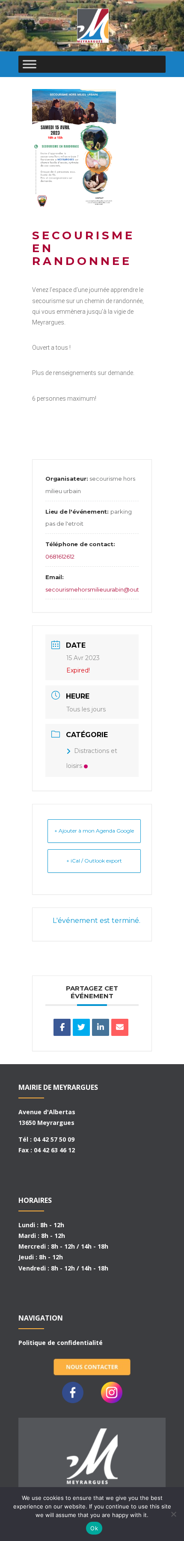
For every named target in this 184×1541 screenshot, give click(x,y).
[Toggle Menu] (29, 64)
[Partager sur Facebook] (62, 1027)
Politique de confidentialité (60, 1343)
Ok (94, 1528)
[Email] (119, 1027)
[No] (173, 1514)
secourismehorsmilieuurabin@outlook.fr (101, 589)
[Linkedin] (100, 1027)
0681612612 (59, 556)
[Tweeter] (81, 1027)
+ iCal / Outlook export (94, 860)
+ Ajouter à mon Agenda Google (94, 830)
